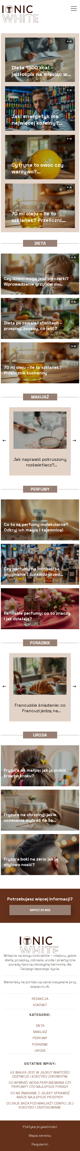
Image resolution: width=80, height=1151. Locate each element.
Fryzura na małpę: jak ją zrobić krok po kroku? (35, 772)
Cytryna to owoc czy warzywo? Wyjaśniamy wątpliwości (38, 168)
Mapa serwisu (40, 1135)
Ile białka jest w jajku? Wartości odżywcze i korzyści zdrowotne (40, 1074)
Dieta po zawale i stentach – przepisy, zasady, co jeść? (33, 325)
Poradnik (40, 643)
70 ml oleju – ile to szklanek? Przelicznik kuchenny (38, 216)
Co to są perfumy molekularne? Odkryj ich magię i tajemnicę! (36, 526)
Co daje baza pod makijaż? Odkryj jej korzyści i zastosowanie (40, 1105)
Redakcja (40, 998)
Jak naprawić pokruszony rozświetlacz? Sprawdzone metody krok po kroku (40, 462)
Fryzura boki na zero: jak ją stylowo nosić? (31, 861)
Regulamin (40, 1144)
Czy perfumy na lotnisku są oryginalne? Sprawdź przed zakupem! (32, 571)
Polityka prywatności (40, 1127)
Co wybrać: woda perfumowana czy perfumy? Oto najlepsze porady (40, 1084)
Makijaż (40, 397)
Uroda (40, 735)
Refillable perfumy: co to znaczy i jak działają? (37, 615)
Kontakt (40, 1005)
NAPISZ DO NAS (40, 910)
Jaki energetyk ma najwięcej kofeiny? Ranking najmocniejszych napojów (35, 119)
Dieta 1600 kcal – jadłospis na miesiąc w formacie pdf (39, 70)
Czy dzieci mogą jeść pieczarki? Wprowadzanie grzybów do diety (36, 281)
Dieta (40, 243)
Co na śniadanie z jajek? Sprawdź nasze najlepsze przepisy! (40, 1095)
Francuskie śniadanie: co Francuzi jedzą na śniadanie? (40, 707)
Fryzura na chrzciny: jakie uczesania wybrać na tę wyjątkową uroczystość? (30, 817)
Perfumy (40, 489)
